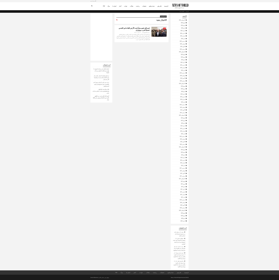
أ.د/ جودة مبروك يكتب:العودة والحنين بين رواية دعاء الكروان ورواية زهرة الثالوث (179, 256)
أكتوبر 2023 (182, 110)
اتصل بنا (114, 6)
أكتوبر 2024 (182, 78)
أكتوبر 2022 (182, 141)
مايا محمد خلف (180, 261)
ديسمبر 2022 (182, 136)
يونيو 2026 (183, 25)
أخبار (120, 6)
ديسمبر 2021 (182, 168)
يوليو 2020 (183, 213)
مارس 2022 (182, 160)
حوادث (125, 6)
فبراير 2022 (182, 162)
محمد (182, 232)
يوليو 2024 (183, 86)
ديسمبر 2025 (182, 41)
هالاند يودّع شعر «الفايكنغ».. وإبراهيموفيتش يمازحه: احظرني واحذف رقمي (100, 91)
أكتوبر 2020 (182, 205)
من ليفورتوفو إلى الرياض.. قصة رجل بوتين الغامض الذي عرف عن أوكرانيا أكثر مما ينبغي (101, 77)
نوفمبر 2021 (182, 170)
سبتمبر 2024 (182, 80)
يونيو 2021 (183, 184)
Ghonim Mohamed (94, 277)
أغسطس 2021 (182, 178)
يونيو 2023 (183, 120)
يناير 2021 (183, 197)
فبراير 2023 (182, 131)
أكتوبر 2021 (182, 173)
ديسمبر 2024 (182, 73)
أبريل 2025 (182, 62)
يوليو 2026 (183, 22)
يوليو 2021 (183, 181)
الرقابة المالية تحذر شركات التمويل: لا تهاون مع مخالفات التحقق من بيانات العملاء (101, 70)
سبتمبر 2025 (182, 49)
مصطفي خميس (180, 238)
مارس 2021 (182, 192)
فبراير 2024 (182, 99)
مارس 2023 (182, 128)
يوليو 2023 (183, 117)
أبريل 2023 (182, 125)
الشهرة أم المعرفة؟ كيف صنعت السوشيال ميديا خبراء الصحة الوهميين (179, 242)
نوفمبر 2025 (182, 43)
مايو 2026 (183, 28)
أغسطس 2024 (182, 83)
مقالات (131, 6)
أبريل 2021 (182, 189)
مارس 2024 (182, 96)
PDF (104, 6)
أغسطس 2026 (182, 20)
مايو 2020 (183, 218)
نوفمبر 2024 (182, 75)
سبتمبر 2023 (182, 112)
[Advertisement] (101, 37)
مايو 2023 (183, 123)
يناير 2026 (183, 38)
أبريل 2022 (182, 157)
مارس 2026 (182, 33)
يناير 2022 (183, 165)
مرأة (109, 6)
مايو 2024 (183, 91)
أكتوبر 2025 (182, 46)
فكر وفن (159, 6)
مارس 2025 (182, 65)
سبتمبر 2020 (182, 207)
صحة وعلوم (152, 6)
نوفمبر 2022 (182, 139)
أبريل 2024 (182, 94)
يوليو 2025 (183, 54)
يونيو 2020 (183, 215)
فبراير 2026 (182, 36)
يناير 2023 (183, 133)
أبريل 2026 (182, 30)
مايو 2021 (183, 186)
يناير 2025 (183, 70)
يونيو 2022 (183, 152)
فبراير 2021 (182, 194)
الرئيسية (166, 6)
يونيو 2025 (183, 57)
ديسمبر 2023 (182, 104)
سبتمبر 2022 (182, 144)
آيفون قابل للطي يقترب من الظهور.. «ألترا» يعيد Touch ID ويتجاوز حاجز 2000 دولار (101, 97)
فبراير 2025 (182, 67)
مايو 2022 (183, 154)
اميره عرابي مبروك (179, 252)
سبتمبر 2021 (182, 176)
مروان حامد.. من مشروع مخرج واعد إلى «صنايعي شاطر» (179, 234)
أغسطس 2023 (182, 115)
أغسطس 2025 (182, 51)
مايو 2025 (183, 59)
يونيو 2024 (183, 88)
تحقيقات (144, 6)
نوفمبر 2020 (182, 202)
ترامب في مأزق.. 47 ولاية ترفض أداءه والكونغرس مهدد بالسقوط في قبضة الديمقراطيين (101, 84)
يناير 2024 (183, 102)
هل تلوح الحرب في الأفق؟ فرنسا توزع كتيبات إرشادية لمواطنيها (179, 248)
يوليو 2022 (183, 149)
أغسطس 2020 (182, 210)
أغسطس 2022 (182, 147)
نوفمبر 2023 (182, 107)
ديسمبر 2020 (182, 199)
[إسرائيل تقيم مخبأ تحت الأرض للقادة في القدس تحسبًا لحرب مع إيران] (159, 32)
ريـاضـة (138, 6)
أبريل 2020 (182, 221)
